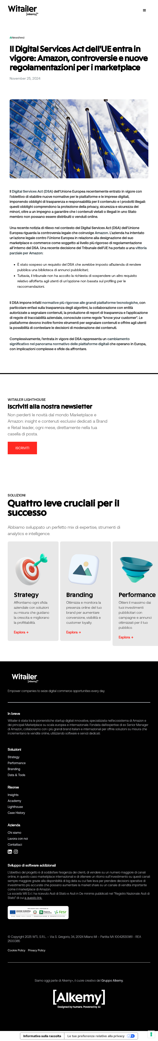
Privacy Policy (36, 950)
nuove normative (55, 197)
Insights (13, 795)
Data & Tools (16, 775)
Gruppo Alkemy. (112, 980)
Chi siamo (14, 832)
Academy (14, 800)
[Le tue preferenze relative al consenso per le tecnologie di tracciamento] (151, 1034)
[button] (144, 10)
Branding (14, 769)
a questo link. (33, 897)
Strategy (13, 757)
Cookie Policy (16, 950)
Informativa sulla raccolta (42, 1036)
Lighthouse (15, 806)
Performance (17, 763)
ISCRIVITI (22, 448)
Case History (16, 812)
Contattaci (15, 844)
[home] (23, 10)
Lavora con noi (18, 838)
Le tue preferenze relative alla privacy (95, 1036)
